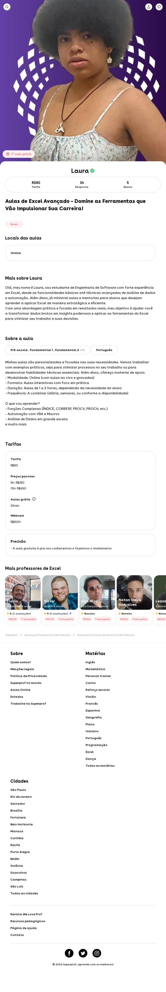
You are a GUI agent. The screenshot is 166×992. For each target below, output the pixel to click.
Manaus (16, 831)
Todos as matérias (100, 765)
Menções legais (22, 669)
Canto (91, 683)
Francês (92, 703)
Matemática (95, 669)
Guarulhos (18, 872)
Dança (91, 758)
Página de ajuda (23, 928)
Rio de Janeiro (21, 796)
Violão (91, 696)
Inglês (90, 662)
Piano (90, 724)
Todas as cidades (24, 893)
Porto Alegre (20, 852)
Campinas (18, 879)
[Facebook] (69, 953)
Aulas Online (20, 689)
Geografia (94, 717)
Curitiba (17, 838)
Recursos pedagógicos (27, 921)
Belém (14, 858)
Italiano (92, 731)
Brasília (16, 810)
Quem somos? (20, 662)
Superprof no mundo (26, 683)
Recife (15, 845)
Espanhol (93, 710)
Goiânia (16, 865)
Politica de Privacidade (28, 676)
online (16, 253)
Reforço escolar (98, 689)
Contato (17, 935)
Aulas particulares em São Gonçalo (47, 634)
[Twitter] (83, 953)
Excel (90, 752)
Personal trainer (98, 676)
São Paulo (18, 789)
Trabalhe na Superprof (28, 703)
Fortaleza (18, 817)
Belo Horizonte (21, 824)
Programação (96, 745)
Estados (16, 696)
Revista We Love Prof (26, 914)
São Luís (16, 886)
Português (93, 738)
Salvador (17, 803)
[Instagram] (97, 953)
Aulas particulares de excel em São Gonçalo (106, 634)
